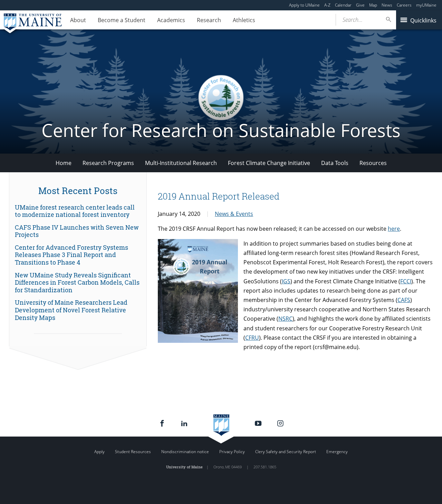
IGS (286, 281)
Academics (171, 20)
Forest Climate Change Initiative (269, 163)
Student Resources (133, 452)
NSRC (285, 318)
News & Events (234, 214)
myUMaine (426, 5)
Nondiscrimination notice (185, 452)
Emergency (337, 452)
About (78, 20)
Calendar (343, 5)
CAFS (403, 300)
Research (209, 20)
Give (360, 5)
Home (63, 163)
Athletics (244, 20)
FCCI (405, 281)
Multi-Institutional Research (181, 163)
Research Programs (108, 163)
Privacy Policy (232, 452)
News (387, 5)
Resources (373, 163)
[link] (78, 211)
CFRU (252, 337)
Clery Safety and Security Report (285, 452)
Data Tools (334, 163)
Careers (404, 5)
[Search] (389, 19)
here (394, 228)
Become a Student (121, 20)
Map (373, 5)
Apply (99, 452)
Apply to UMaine (304, 5)
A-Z (327, 5)
